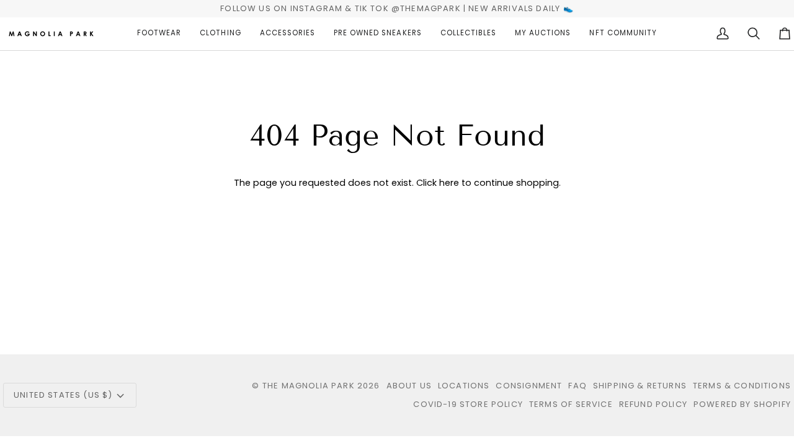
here (449, 183)
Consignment (529, 385)
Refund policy (653, 404)
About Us (409, 385)
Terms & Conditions (742, 385)
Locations (464, 385)
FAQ (577, 385)
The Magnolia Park (308, 385)
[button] (159, 33)
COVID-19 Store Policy (468, 404)
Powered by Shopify (742, 404)
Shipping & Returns (640, 385)
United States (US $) (63, 395)
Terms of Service (571, 404)
